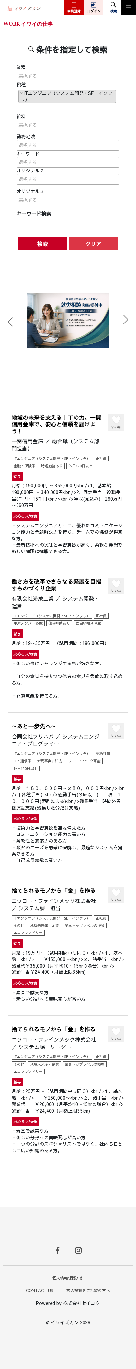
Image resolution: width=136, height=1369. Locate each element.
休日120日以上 (80, 465)
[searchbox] (68, 76)
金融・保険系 (24, 465)
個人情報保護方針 (68, 1278)
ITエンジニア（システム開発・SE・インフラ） (52, 458)
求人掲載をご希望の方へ (88, 1290)
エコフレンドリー (28, 932)
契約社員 (103, 753)
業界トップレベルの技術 (85, 925)
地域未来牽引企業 (44, 925)
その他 (19, 925)
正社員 (101, 458)
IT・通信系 (22, 760)
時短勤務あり (52, 465)
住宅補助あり (59, 623)
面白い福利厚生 (88, 623)
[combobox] (68, 76)
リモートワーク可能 (84, 760)
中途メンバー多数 (28, 623)
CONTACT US (39, 1290)
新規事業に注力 (49, 760)
